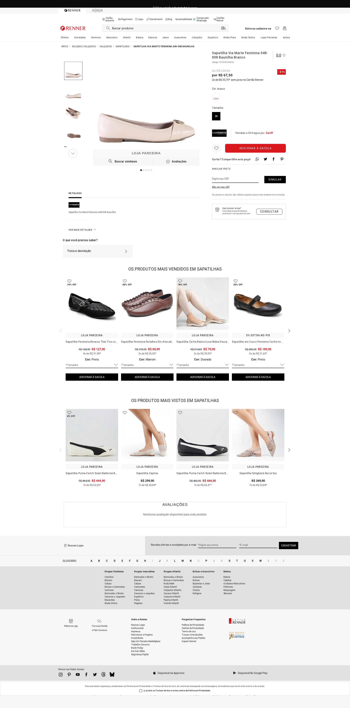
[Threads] (103, 675)
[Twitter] (95, 675)
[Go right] (73, 153)
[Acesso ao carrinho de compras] (284, 29)
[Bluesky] (112, 675)
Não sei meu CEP (221, 187)
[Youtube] (77, 675)
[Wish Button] (216, 148)
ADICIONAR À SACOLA (91, 377)
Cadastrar (288, 545)
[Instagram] (60, 675)
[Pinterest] (69, 675)
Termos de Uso (160, 686)
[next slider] (60, 330)
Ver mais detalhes (80, 230)
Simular (275, 179)
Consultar (269, 211)
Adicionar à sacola (255, 148)
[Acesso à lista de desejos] (277, 29)
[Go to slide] (141, 170)
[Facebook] (86, 675)
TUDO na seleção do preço (175, 4)
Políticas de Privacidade (139, 686)
